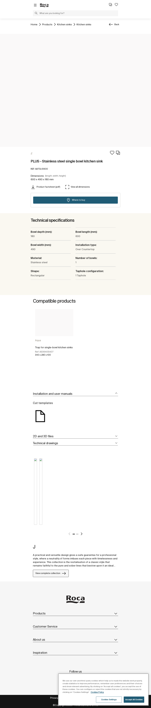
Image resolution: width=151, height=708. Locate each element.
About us (39, 639)
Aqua (38, 340)
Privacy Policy (57, 698)
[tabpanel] (54, 336)
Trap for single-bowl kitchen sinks (54, 347)
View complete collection (47, 573)
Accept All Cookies (134, 699)
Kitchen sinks (64, 24)
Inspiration (40, 652)
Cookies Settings (109, 699)
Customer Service (45, 626)
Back (116, 24)
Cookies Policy (97, 692)
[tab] (75, 394)
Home (34, 24)
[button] (36, 13)
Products (47, 24)
